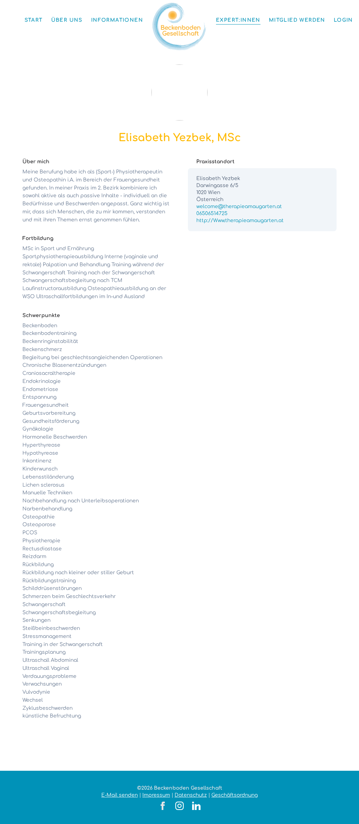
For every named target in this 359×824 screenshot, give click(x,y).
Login (343, 20)
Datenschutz (191, 795)
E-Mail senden (119, 795)
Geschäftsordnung (234, 795)
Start (34, 20)
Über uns (67, 20)
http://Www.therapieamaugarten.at (240, 220)
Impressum (156, 795)
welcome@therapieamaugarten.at (239, 206)
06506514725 (212, 213)
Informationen (117, 20)
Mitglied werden (297, 20)
